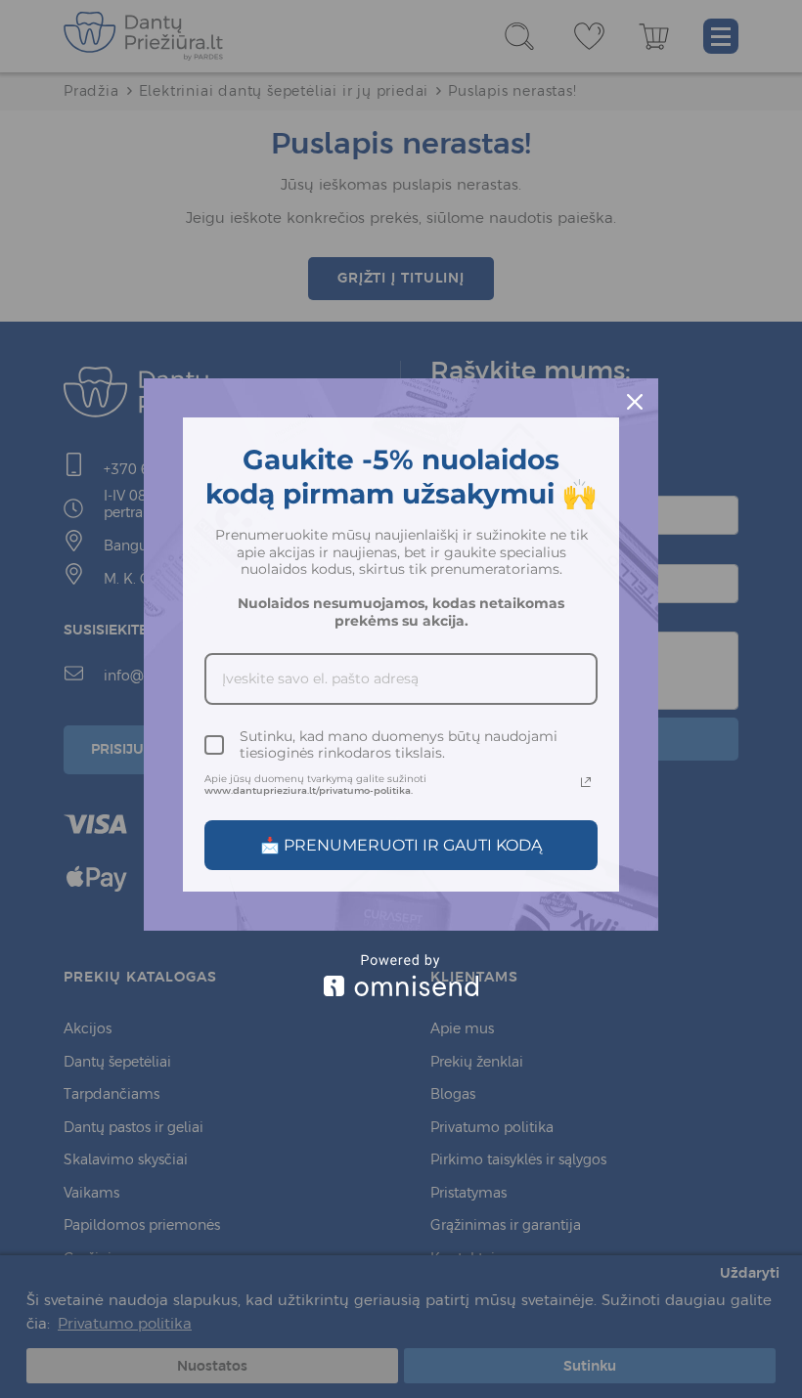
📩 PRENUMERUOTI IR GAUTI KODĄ (401, 845)
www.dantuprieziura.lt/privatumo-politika (307, 790)
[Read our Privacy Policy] (586, 782)
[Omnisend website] (401, 975)
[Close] (634, 401)
